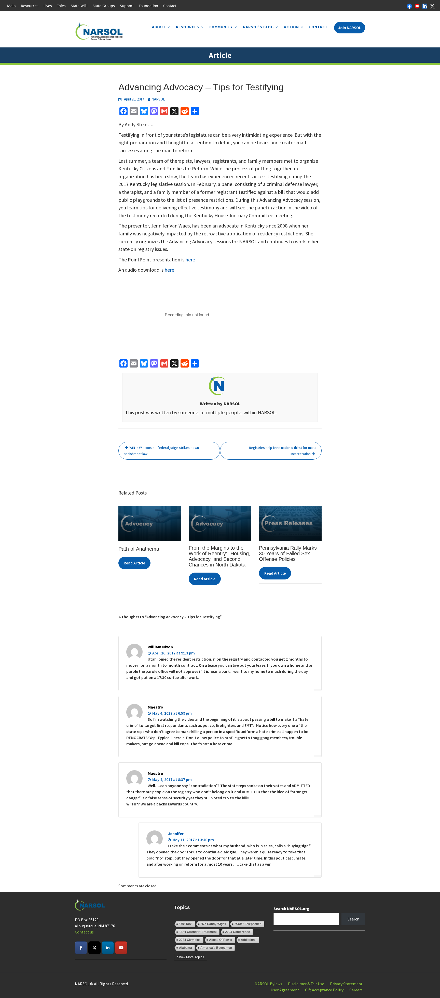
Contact (169, 5)
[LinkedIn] (424, 6)
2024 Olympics (190, 940)
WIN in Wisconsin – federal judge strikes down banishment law (161, 450)
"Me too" (185, 924)
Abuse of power (220, 940)
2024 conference (237, 932)
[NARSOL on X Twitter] (94, 947)
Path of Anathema (138, 549)
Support (127, 5)
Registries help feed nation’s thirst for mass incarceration (282, 450)
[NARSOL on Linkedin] (108, 947)
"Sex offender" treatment (198, 932)
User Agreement (285, 989)
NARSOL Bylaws (268, 983)
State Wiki (79, 5)
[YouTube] (417, 6)
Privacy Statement (346, 983)
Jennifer (176, 833)
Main (11, 5)
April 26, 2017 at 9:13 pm (173, 652)
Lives (48, 5)
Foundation (148, 5)
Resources (29, 5)
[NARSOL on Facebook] (81, 947)
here (190, 259)
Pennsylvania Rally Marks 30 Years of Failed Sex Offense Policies (288, 553)
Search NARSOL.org (291, 908)
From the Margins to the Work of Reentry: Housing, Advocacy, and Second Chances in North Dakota (219, 556)
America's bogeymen (216, 948)
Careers (356, 989)
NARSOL (158, 99)
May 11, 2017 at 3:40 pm (193, 839)
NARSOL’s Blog (258, 26)
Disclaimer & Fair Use (306, 983)
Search (353, 918)
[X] (432, 6)
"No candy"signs (213, 924)
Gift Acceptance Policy (324, 989)
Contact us (84, 931)
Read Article (134, 562)
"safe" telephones (248, 924)
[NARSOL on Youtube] (121, 947)
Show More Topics (190, 957)
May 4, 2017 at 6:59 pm (172, 713)
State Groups (104, 5)
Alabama (185, 948)
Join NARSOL (349, 27)
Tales (61, 5)
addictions (248, 940)
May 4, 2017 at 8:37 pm (172, 779)
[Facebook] (409, 6)
